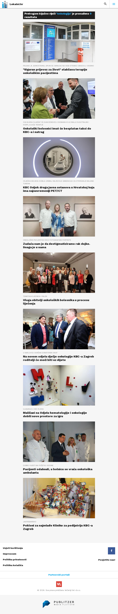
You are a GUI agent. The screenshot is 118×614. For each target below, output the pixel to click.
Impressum (9, 553)
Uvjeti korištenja (13, 548)
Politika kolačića (13, 565)
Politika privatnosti (14, 559)
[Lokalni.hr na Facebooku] (111, 550)
